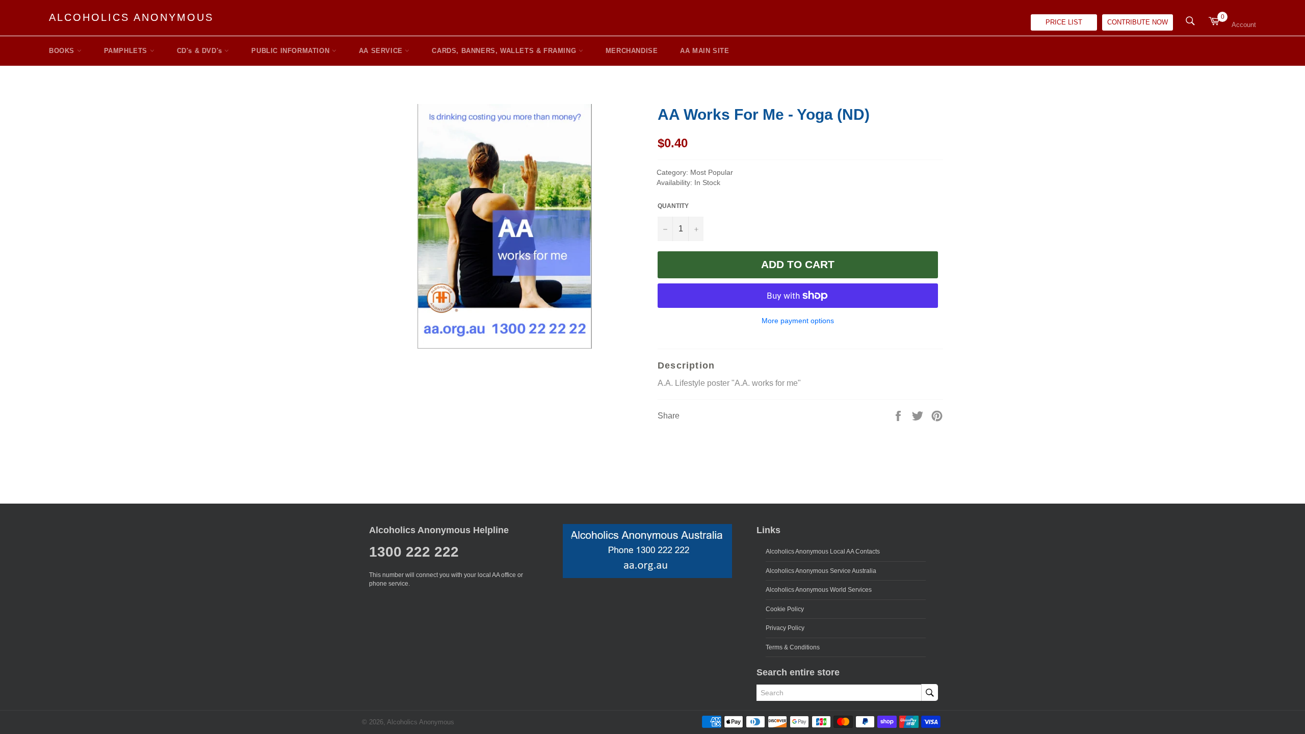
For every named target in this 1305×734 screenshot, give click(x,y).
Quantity (673, 205)
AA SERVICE (382, 51)
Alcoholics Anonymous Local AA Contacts (823, 551)
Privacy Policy (785, 628)
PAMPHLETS (127, 51)
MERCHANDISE (632, 51)
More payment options (798, 321)
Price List (1064, 22)
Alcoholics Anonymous (131, 17)
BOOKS (63, 51)
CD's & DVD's (201, 51)
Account (1244, 25)
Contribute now (1137, 22)
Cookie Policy (785, 609)
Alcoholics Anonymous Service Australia (821, 570)
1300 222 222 (414, 552)
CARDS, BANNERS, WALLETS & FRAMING (505, 51)
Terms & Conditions (793, 647)
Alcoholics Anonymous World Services (819, 589)
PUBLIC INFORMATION (291, 51)
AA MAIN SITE (704, 51)
